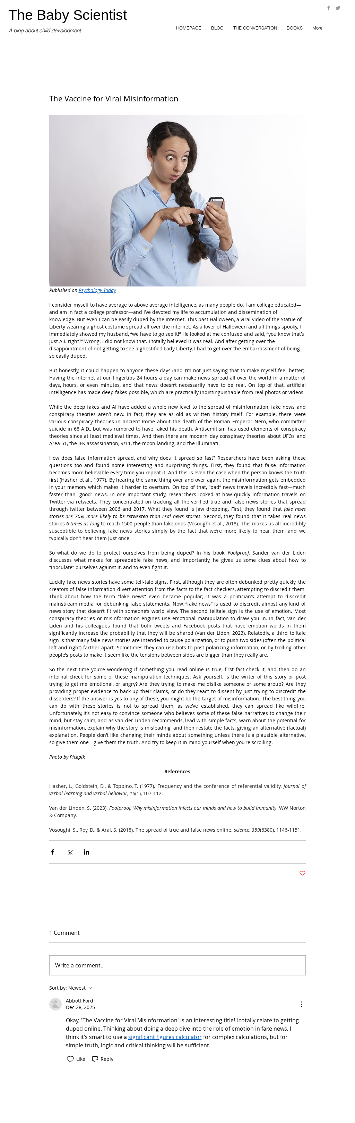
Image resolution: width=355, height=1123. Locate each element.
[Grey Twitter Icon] (338, 8)
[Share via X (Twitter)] (69, 852)
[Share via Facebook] (52, 852)
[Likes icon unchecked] (70, 1059)
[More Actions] (301, 1004)
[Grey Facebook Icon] (329, 8)
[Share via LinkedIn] (86, 852)
